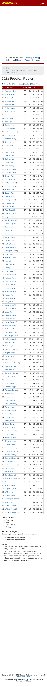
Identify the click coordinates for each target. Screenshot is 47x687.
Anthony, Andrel (10, 108)
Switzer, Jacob (10, 468)
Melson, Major (9, 356)
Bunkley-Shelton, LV (12, 149)
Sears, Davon (9, 424)
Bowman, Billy (10, 139)
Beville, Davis (9, 125)
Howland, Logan (10, 274)
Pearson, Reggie (10, 387)
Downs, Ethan (9, 186)
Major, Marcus (9, 322)
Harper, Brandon (10, 247)
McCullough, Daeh (11, 332)
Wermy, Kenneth (10, 506)
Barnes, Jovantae (11, 115)
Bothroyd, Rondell (11, 132)
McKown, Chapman (11, 349)
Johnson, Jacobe (10, 281)
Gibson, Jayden (10, 223)
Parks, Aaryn (9, 383)
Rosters (6, 68)
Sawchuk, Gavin (10, 414)
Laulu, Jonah (9, 305)
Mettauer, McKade (11, 363)
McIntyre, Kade (10, 342)
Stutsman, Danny (11, 465)
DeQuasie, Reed (10, 179)
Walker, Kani (9, 492)
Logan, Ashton (10, 319)
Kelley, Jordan (9, 291)
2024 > (14, 72)
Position (27, 84)
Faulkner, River (10, 203)
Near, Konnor (9, 370)
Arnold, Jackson (10, 111)
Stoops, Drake (10, 455)
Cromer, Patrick (10, 176)
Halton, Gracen (10, 244)
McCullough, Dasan (11, 336)
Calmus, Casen (10, 156)
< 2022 (7, 72)
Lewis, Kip (8, 312)
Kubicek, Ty (9, 295)
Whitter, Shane (10, 509)
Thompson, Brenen (11, 482)
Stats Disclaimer (23, 677)
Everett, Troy (9, 193)
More (38, 60)
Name (15, 84)
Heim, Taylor (9, 254)
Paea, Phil (8, 380)
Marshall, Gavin (10, 325)
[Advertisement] (23, 31)
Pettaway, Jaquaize (11, 390)
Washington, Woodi (11, 499)
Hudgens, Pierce (10, 278)
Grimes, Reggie (10, 237)
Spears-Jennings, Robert (13, 448)
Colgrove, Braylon (11, 169)
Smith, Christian (10, 437)
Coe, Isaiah (9, 166)
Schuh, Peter (9, 421)
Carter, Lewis (9, 162)
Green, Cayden (10, 234)
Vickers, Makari (10, 485)
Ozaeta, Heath (10, 376)
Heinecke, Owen (10, 258)
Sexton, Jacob (10, 427)
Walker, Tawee (10, 495)
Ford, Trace (9, 210)
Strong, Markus (10, 461)
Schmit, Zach (9, 417)
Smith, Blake (9, 434)
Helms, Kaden (9, 264)
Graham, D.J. (9, 230)
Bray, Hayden (9, 142)
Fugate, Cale (9, 217)
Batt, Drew (8, 122)
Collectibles (10, 60)
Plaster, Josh (9, 397)
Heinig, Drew (9, 261)
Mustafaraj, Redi (10, 366)
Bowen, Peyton (10, 135)
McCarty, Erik (9, 329)
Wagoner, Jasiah (10, 489)
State (33, 84)
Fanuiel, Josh (9, 196)
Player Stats (32, 70)
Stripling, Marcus (10, 458)
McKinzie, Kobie (10, 346)
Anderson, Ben (10, 98)
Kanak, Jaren (9, 288)
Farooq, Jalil (9, 200)
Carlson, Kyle (9, 159)
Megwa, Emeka (10, 353)
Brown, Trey (9, 145)
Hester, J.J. (9, 268)
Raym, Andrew (10, 400)
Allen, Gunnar (9, 94)
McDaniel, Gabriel (11, 339)
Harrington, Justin (11, 251)
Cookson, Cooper (11, 172)
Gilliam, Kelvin (10, 227)
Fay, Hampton (9, 206)
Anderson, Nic (9, 105)
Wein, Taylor (9, 502)
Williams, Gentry (10, 512)
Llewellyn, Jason (10, 315)
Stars (38, 84)
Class (21, 84)
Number (9, 84)
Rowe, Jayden (9, 407)
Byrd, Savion (9, 152)
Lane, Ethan (9, 302)
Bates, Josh (9, 118)
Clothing (35, 58)
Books (28, 58)
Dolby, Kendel (9, 183)
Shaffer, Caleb (9, 431)
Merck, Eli (8, 359)
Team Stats (22, 70)
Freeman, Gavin (10, 213)
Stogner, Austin (10, 451)
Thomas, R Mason (11, 478)
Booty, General (10, 128)
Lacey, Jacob (9, 298)
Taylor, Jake (9, 472)
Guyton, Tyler (9, 240)
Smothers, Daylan (11, 441)
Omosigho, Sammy (11, 373)
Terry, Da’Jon (9, 475)
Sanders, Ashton (10, 410)
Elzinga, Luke (9, 189)
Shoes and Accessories (25, 60)
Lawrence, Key (10, 308)
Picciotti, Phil (9, 393)
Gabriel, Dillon (9, 220)
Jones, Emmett (10, 285)
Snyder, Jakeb (10, 444)
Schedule (13, 70)
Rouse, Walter (9, 404)
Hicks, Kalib (9, 271)
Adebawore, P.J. (10, 91)
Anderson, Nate (10, 101)
